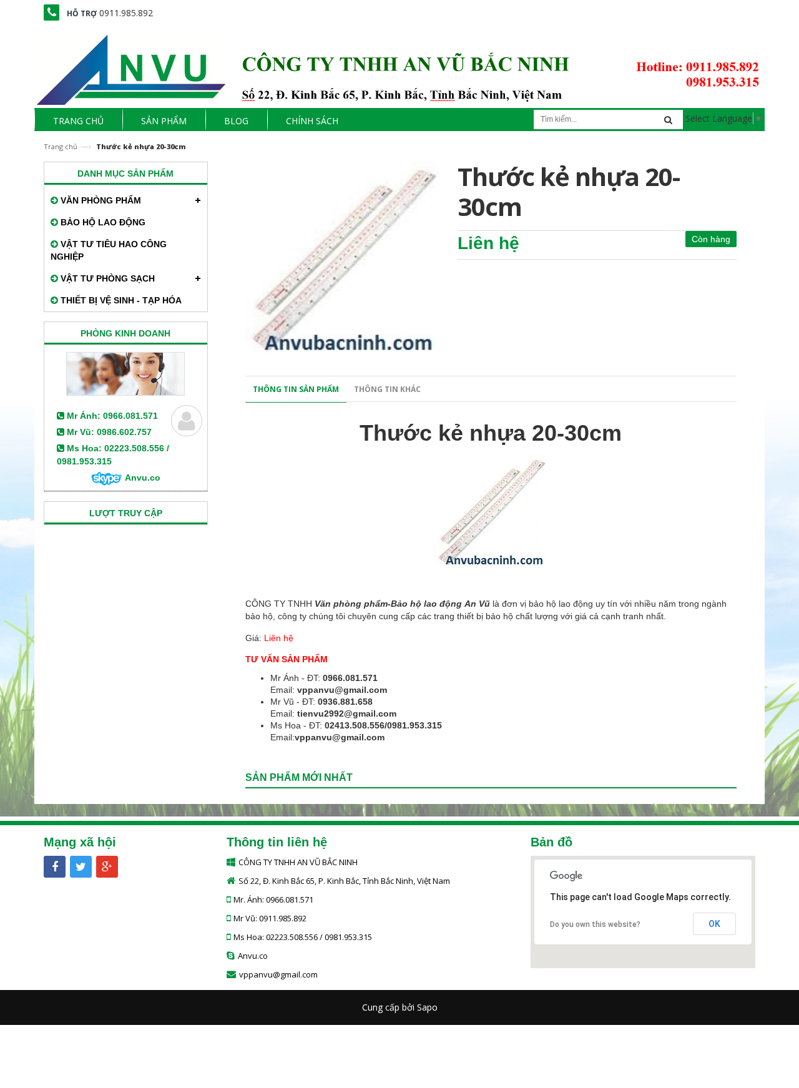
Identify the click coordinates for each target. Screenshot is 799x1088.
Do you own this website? (595, 924)
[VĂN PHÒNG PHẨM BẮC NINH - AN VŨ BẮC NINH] (399, 66)
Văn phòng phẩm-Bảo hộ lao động (388, 604)
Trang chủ (60, 146)
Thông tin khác (387, 389)
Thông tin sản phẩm (296, 389)
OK (714, 924)
